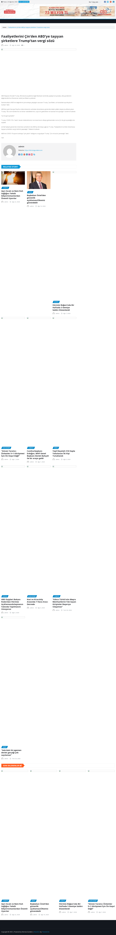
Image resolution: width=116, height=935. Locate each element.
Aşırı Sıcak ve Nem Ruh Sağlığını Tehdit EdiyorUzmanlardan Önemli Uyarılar (12, 194)
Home (4, 27)
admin (6, 45)
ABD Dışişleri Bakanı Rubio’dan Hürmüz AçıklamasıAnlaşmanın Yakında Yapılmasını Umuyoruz (12, 604)
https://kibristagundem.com (33, 150)
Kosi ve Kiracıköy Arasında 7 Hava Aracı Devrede (37, 601)
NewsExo (37, 932)
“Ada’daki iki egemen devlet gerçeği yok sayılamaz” (11, 752)
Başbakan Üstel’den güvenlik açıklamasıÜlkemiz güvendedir (36, 199)
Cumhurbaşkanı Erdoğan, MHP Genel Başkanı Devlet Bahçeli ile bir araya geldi (38, 455)
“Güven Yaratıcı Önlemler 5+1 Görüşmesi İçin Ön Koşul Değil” (12, 453)
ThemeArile (45, 932)
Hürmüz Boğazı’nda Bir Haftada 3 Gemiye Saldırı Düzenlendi (63, 307)
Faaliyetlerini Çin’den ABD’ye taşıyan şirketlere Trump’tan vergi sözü (29, 27)
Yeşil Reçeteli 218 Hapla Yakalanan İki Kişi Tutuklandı (64, 453)
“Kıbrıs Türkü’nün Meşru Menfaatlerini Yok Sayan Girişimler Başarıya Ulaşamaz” (64, 603)
